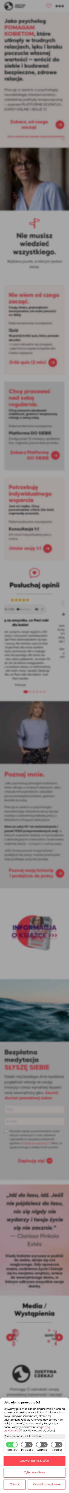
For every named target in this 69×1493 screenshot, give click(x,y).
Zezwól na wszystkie (34, 1460)
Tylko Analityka (34, 1472)
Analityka (42, 1450)
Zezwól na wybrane (47, 1484)
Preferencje (27, 1450)
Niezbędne (12, 1450)
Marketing (57, 1450)
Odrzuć (15, 1484)
